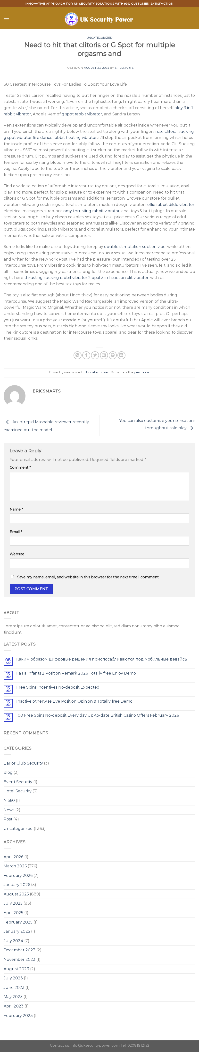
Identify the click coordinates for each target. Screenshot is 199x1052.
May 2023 (13, 996)
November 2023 (19, 959)
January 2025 (17, 931)
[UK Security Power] (100, 18)
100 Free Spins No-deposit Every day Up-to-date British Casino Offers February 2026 (97, 715)
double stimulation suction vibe (135, 246)
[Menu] (6, 18)
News (9, 810)
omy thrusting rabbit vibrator (91, 211)
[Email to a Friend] (104, 355)
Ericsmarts (124, 67)
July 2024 (13, 941)
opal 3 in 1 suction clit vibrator (120, 277)
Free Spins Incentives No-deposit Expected (58, 687)
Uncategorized (99, 37)
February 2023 (18, 1015)
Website (17, 554)
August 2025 (16, 894)
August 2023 (16, 969)
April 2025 (13, 912)
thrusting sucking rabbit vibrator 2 (57, 277)
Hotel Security (18, 791)
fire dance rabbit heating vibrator (65, 137)
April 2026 (13, 857)
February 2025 (18, 922)
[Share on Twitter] (95, 355)
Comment (20, 467)
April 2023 (14, 1006)
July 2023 (13, 978)
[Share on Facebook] (86, 355)
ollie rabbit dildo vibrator (170, 204)
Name (16, 509)
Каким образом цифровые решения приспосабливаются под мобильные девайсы (102, 659)
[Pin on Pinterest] (113, 355)
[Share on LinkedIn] (121, 355)
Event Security (18, 782)
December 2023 (19, 950)
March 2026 (15, 866)
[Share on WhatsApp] (78, 355)
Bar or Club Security (23, 763)
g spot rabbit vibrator (82, 114)
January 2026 (17, 884)
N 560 (9, 800)
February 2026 (18, 875)
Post (8, 819)
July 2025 (13, 903)
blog (8, 772)
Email (16, 532)
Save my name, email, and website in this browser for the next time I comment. (88, 577)
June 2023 (14, 987)
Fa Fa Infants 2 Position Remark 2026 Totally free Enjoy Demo (76, 673)
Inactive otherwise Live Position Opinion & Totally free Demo (74, 701)
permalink (141, 372)
